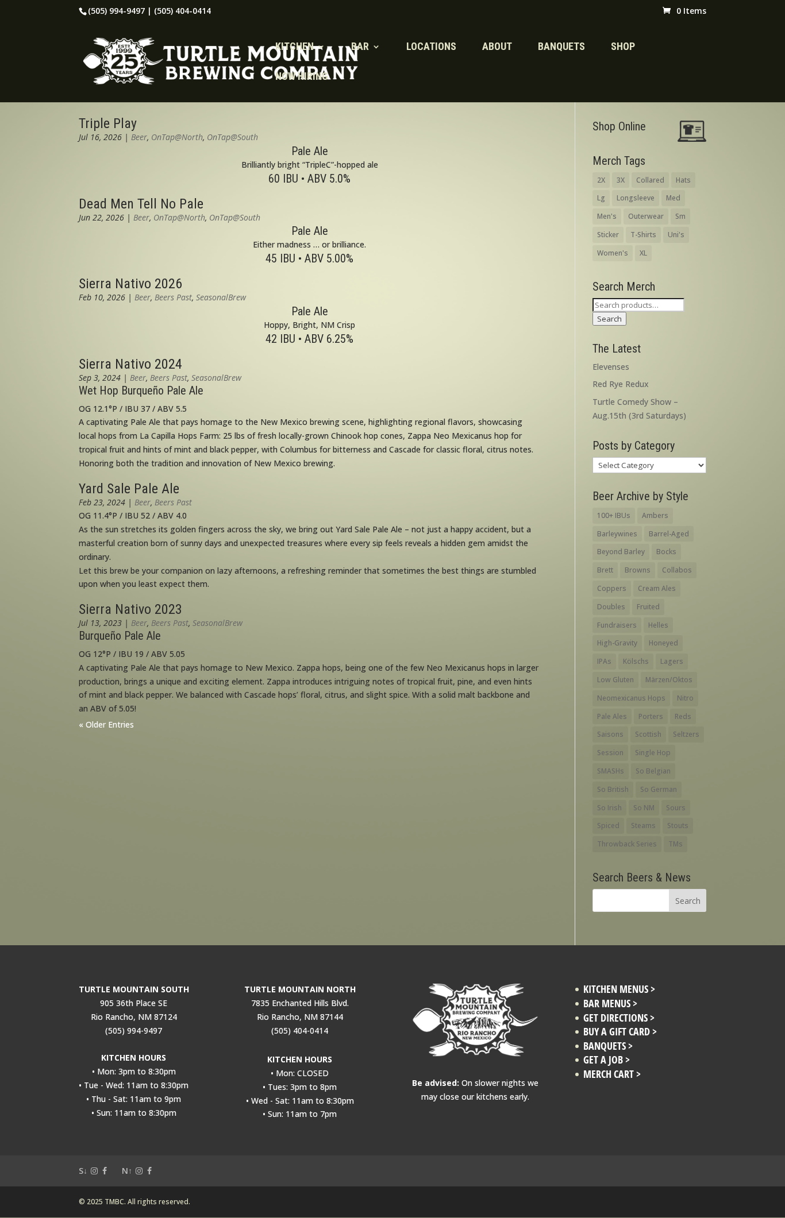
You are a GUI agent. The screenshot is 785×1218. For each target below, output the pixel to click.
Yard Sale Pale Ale (129, 489)
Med (673, 198)
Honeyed (663, 643)
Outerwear (646, 216)
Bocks (666, 551)
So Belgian (653, 771)
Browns (638, 570)
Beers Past (173, 297)
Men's (607, 216)
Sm (680, 216)
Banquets (561, 47)
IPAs (604, 661)
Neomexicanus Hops (631, 698)
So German (658, 789)
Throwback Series (627, 844)
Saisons (610, 734)
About (497, 47)
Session (610, 752)
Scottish (648, 734)
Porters (650, 716)
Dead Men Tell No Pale (141, 204)
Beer (139, 137)
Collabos (677, 570)
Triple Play (108, 123)
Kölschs (636, 661)
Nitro (685, 698)
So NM (644, 808)
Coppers (611, 588)
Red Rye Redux (620, 383)
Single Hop (653, 752)
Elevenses (610, 366)
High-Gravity (617, 643)
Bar (360, 47)
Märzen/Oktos (668, 680)
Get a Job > (606, 1059)
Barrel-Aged (669, 534)
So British (613, 789)
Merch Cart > (612, 1074)
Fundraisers (617, 625)
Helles (658, 625)
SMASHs (610, 771)
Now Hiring (301, 77)
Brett (605, 570)
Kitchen (294, 47)
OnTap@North (177, 137)
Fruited (648, 607)
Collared (650, 180)
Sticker (608, 234)
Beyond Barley (621, 551)
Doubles (611, 607)
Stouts (677, 825)
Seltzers (686, 734)
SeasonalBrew (221, 297)
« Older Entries (106, 724)
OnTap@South (232, 137)
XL (643, 253)
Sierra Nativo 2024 (130, 364)
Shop (623, 47)
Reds (683, 716)
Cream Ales (657, 588)
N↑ (127, 1170)
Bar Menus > (610, 1003)
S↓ (83, 1170)
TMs (675, 844)
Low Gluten (615, 680)
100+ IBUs (613, 515)
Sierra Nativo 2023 (130, 609)
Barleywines (617, 534)
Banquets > (608, 1046)
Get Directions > (619, 1017)
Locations (431, 47)
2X (601, 180)
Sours (676, 808)
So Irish (609, 808)
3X (621, 180)
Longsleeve (636, 198)
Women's (612, 253)
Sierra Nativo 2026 (130, 284)
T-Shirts (643, 234)
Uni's (676, 234)
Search (609, 319)
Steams (643, 825)
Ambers (655, 515)
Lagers (671, 661)
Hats (683, 180)
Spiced (608, 825)
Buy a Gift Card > (620, 1031)
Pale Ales (612, 716)
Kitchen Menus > (619, 989)
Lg (601, 198)
